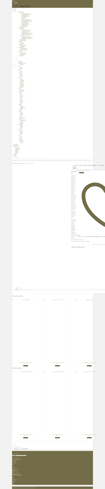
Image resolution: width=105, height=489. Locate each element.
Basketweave (22, 81)
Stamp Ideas (17, 148)
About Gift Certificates (15, 458)
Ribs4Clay (20, 41)
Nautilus (21, 133)
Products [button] (15, 10)
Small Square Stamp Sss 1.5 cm (27, 38)
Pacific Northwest (23, 107)
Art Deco (21, 79)
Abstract (21, 78)
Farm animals (22, 95)
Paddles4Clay (21, 44)
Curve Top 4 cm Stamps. (79, 239)
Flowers (21, 68)
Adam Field (22, 64)
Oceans (21, 130)
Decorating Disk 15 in (23, 48)
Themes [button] (15, 65)
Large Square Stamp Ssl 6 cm (26, 36)
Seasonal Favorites (17, 145)
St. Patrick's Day (22, 120)
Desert (21, 139)
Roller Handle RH (24, 25)
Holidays (20, 118)
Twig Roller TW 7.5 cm (25, 16)
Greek (21, 110)
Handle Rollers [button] (22, 18)
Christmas (22, 123)
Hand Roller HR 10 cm (25, 15)
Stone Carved (22, 54)
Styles (20, 77)
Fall (20, 76)
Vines (21, 69)
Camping (21, 125)
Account (16, 2)
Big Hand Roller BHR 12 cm (26, 14)
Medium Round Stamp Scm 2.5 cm (27, 32)
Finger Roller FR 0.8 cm (24, 26)
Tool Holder (20, 62)
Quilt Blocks (22, 84)
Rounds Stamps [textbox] (25, 448)
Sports (21, 128)
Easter (21, 121)
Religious (21, 85)
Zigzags (21, 87)
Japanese (21, 108)
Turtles (21, 100)
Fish (21, 99)
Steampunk (22, 86)
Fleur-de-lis (22, 83)
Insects (20, 88)
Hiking (21, 127)
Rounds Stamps (21, 163)
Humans (21, 101)
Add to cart (81, 172)
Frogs (21, 96)
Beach (21, 132)
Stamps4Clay (16, 163)
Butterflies (22, 90)
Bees (21, 89)
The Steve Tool (22, 27)
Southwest (22, 106)
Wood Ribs (22, 43)
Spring (21, 74)
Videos (16, 153)
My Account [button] (14, 480)
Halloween (22, 122)
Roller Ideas (17, 147)
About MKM (14, 461)
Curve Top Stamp (25, 31)
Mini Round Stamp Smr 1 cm (26, 34)
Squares (21, 113)
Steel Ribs (21, 42)
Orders (16, 3)
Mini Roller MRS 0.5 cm (26, 24)
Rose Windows (22, 117)
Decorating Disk (21, 47)
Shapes (20, 111)
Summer (21, 75)
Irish (21, 105)
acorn (102, 236)
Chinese (21, 109)
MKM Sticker (21, 61)
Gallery (15, 155)
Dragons (21, 102)
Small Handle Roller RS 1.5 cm (26, 21)
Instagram (82, 241)
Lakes (21, 134)
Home (15, 9)
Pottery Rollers (21, 11)
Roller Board (24, 17)
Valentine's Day (22, 119)
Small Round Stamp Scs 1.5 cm (27, 33)
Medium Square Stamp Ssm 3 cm (27, 37)
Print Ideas (17, 150)
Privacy (13, 464)
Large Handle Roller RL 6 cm (26, 19)
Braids (21, 82)
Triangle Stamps (23, 39)
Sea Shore (21, 142)
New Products (16, 144)
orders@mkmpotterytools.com (17, 474)
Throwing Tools (21, 55)
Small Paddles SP (23, 46)
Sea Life (21, 131)
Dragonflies (22, 91)
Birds (21, 97)
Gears (21, 116)
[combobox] (25, 448)
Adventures (20, 124)
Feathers (21, 98)
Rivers (21, 141)
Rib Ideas (16, 152)
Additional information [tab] (75, 168)
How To (15, 146)
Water (20, 129)
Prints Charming (23, 53)
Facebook (87, 241)
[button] (14, 8)
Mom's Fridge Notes (23, 52)
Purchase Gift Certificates (16, 459)
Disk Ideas (16, 151)
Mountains (22, 140)
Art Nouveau (22, 80)
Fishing (21, 126)
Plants (20, 66)
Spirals (21, 112)
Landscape (20, 138)
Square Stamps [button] (22, 35)
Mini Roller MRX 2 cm (25, 22)
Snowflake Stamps (23, 40)
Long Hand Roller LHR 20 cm (26, 13)
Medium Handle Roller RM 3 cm (27, 20)
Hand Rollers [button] (22, 12)
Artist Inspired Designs (22, 63)
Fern (21, 67)
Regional (20, 104)
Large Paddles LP (23, 45)
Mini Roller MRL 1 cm (25, 23)
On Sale (15, 154)
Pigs (21, 103)
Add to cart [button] (25, 365)
